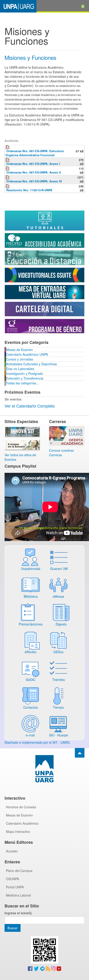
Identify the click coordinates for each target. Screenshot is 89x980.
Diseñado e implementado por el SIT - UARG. (38, 742)
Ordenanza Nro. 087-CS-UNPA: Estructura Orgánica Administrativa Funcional (34, 153)
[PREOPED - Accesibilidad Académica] (44, 240)
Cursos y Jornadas (19, 359)
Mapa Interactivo (18, 831)
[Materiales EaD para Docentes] (44, 257)
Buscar (13, 928)
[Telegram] (42, 968)
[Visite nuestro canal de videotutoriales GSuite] (44, 274)
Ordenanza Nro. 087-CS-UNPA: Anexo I (33, 164)
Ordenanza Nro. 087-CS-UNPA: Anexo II (33, 172)
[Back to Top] (79, 753)
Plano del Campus (19, 870)
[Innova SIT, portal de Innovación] (22, 431)
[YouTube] (59, 968)
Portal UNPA (15, 887)
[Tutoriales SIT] (44, 220)
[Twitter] (36, 968)
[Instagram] (53, 968)
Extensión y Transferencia (24, 378)
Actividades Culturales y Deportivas (31, 364)
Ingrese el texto (17, 913)
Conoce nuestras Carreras (61, 452)
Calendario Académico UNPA (27, 354)
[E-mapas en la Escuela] (22, 444)
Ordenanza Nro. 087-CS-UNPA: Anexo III (34, 181)
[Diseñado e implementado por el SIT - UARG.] (44, 787)
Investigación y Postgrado (24, 373)
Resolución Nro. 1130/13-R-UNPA (29, 190)
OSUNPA (12, 879)
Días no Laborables (20, 368)
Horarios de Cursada (21, 807)
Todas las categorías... (22, 383)
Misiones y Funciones (30, 57)
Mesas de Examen (19, 349)
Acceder (12, 851)
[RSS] (48, 968)
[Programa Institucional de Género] (44, 325)
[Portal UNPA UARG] (18, 6)
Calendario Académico (22, 823)
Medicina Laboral (18, 895)
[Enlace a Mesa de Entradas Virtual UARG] (44, 291)
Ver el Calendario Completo (30, 406)
